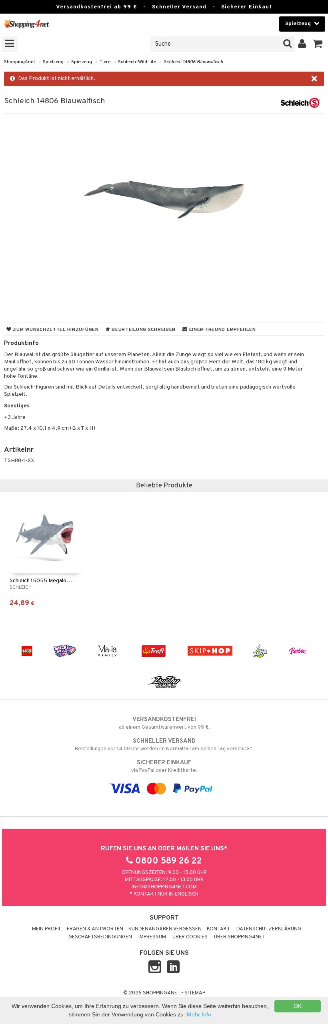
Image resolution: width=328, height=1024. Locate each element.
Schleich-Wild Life (137, 62)
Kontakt (218, 929)
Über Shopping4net (239, 937)
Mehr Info (199, 1014)
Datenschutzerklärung (268, 929)
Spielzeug (53, 62)
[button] (318, 44)
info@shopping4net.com (164, 887)
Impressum (152, 937)
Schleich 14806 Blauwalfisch (193, 62)
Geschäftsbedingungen (100, 937)
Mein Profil (47, 929)
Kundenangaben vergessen (165, 929)
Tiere (105, 62)
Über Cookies (190, 937)
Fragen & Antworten (95, 929)
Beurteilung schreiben (143, 330)
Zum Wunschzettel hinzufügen (55, 330)
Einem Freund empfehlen (222, 330)
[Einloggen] (302, 44)
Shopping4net (19, 62)
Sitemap (194, 993)
